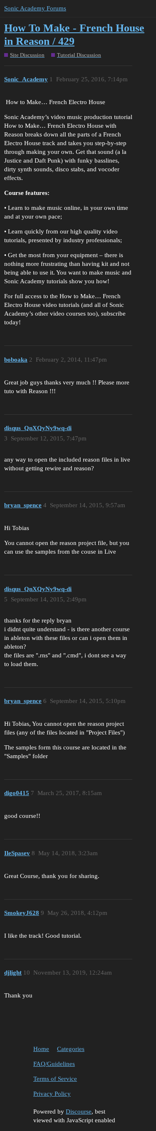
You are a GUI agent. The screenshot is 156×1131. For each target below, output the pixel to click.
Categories (70, 1049)
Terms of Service (55, 1078)
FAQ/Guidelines (54, 1063)
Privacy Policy (52, 1093)
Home (41, 1049)
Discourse (79, 1111)
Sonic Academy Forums (35, 8)
